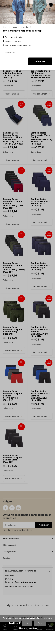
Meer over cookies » (28, 628)
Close (51, 5)
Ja (27, 623)
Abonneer (40, 61)
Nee (40, 623)
